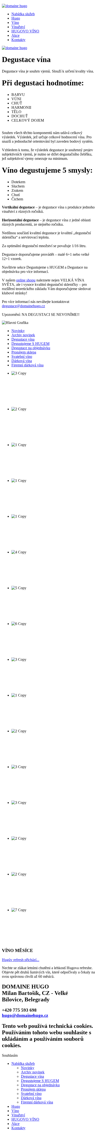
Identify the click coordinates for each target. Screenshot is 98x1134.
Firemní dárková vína (27, 365)
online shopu (25, 280)
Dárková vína (21, 361)
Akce (15, 35)
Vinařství (18, 27)
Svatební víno (21, 356)
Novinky (18, 331)
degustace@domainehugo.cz (23, 306)
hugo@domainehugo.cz (25, 1015)
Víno (15, 23)
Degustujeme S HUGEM (30, 344)
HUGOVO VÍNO (25, 31)
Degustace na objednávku (30, 348)
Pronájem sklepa (23, 352)
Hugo (15, 18)
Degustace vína (22, 339)
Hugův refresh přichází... (20, 960)
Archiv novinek (23, 335)
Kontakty (18, 40)
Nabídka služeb (23, 14)
